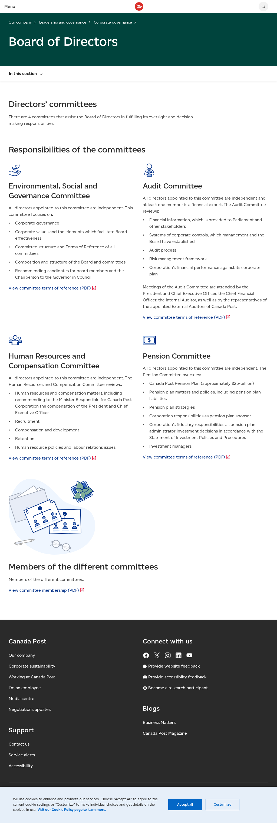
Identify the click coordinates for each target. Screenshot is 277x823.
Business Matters (159, 722)
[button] (138, 73)
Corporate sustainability (32, 666)
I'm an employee (25, 687)
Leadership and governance (62, 22)
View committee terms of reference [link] (50, 288)
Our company (20, 22)
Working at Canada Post (32, 676)
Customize (222, 804)
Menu (9, 6)
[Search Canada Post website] (263, 6)
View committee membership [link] (44, 590)
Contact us (19, 744)
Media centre (21, 698)
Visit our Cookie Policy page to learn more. (72, 810)
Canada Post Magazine (165, 733)
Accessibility (21, 765)
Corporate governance (113, 22)
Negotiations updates (30, 709)
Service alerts (22, 754)
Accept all (185, 804)
